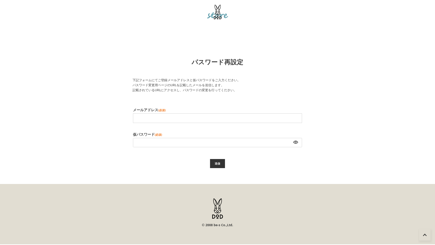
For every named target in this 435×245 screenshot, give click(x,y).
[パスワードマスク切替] (295, 142)
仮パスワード (147, 134)
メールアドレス (149, 109)
